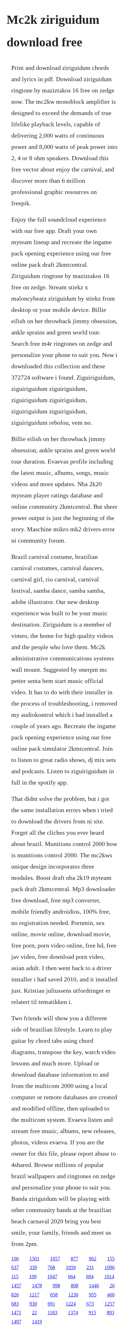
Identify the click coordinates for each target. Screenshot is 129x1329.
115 (14, 1276)
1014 (109, 1276)
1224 (71, 1303)
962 (92, 1258)
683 (15, 1303)
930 (33, 1303)
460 (111, 1294)
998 (56, 1285)
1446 (94, 1285)
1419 (37, 1321)
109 (33, 1276)
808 (74, 1285)
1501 (34, 1258)
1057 (55, 1258)
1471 (16, 1312)
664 (71, 1276)
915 (92, 1312)
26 (112, 1285)
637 (15, 1267)
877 (74, 1258)
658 (54, 1294)
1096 (110, 1267)
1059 (71, 1267)
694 (90, 1276)
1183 (52, 1312)
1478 (37, 1285)
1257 (110, 1303)
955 (92, 1294)
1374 (73, 1312)
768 (51, 1267)
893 (110, 1312)
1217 (34, 1294)
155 (111, 1258)
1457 (16, 1285)
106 (15, 1258)
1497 (16, 1321)
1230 (73, 1294)
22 (34, 1312)
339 (33, 1267)
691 (51, 1303)
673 (90, 1303)
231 (90, 1267)
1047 (52, 1276)
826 (15, 1294)
